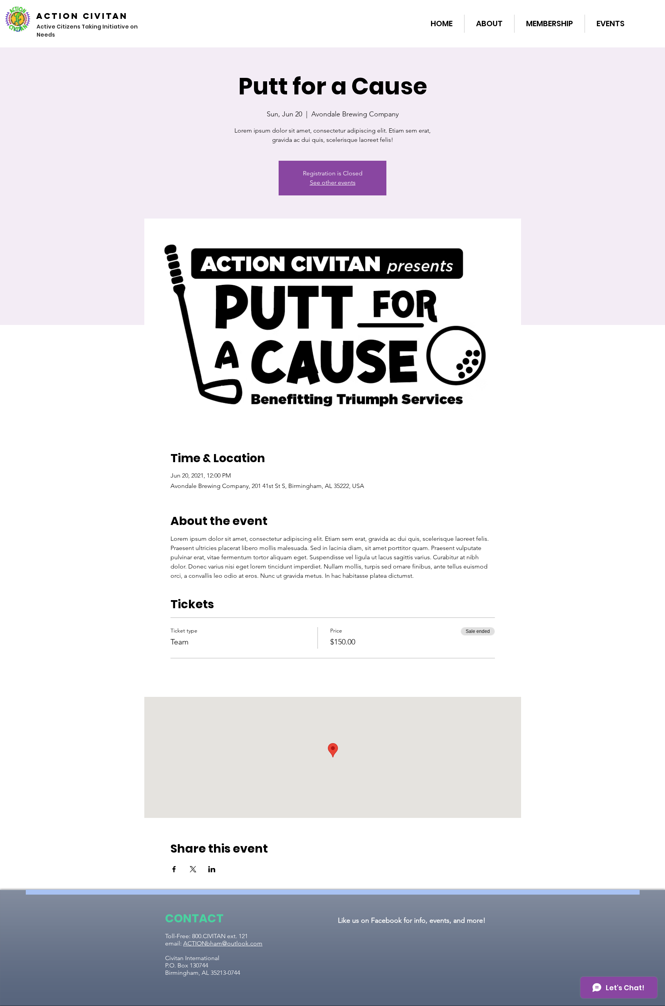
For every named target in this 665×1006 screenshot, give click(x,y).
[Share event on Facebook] (174, 869)
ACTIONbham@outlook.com (222, 943)
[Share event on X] (193, 869)
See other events (333, 182)
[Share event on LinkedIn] (212, 869)
